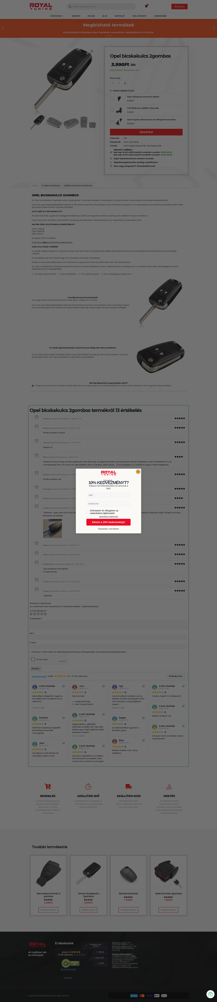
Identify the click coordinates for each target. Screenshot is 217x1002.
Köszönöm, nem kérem (108, 529)
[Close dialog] (138, 472)
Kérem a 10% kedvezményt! (108, 522)
